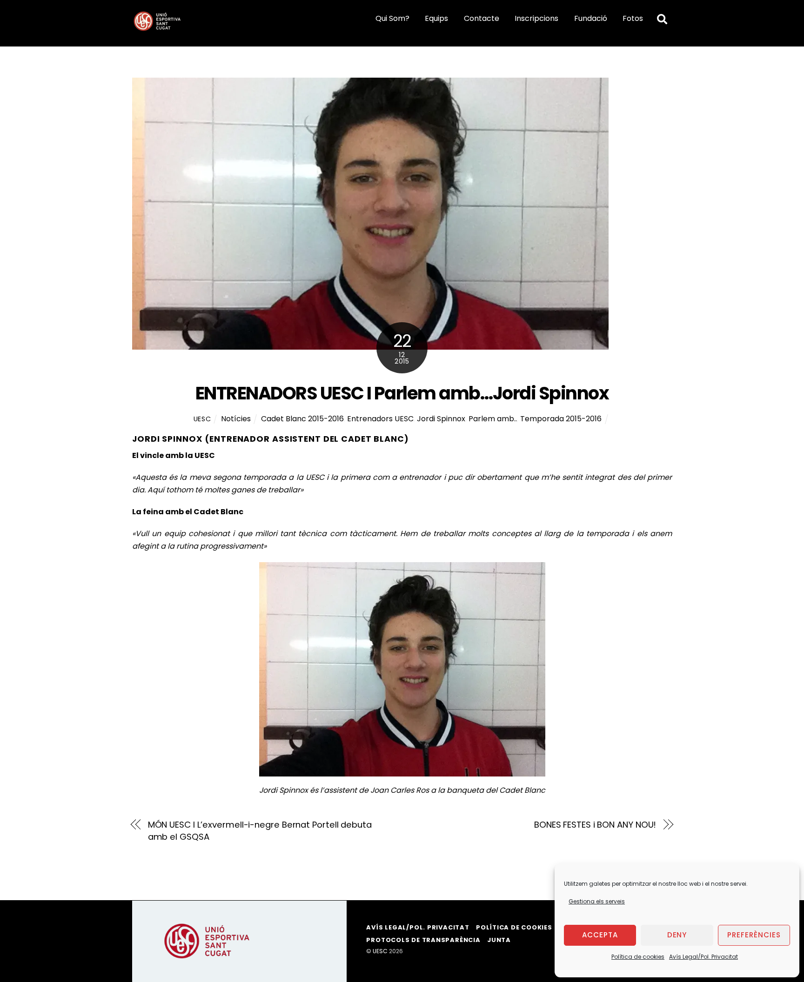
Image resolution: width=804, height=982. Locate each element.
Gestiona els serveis (597, 901)
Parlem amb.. (493, 418)
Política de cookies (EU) (522, 927)
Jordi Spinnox (441, 418)
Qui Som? (392, 18)
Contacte (481, 18)
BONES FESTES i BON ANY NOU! (595, 824)
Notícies (236, 418)
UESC (202, 419)
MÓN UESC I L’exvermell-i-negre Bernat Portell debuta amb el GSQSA (260, 831)
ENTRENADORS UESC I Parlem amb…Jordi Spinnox (402, 393)
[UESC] (157, 29)
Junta (499, 940)
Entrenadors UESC (380, 418)
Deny (677, 935)
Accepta (600, 935)
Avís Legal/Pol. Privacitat (703, 957)
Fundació (590, 18)
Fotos (633, 18)
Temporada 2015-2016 (561, 418)
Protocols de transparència (423, 940)
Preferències (754, 935)
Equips (436, 18)
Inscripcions (536, 18)
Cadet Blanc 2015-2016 (302, 418)
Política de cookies (637, 957)
